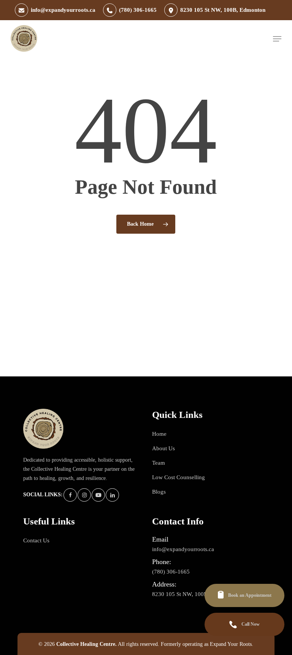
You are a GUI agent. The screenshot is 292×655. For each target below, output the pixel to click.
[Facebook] (70, 495)
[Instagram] (84, 495)
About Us (163, 448)
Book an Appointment (249, 595)
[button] (277, 39)
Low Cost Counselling (178, 477)
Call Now (250, 624)
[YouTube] (98, 495)
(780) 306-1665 (171, 566)
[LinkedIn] (112, 495)
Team (158, 463)
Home (159, 434)
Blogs (159, 492)
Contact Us (36, 540)
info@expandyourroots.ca (183, 543)
